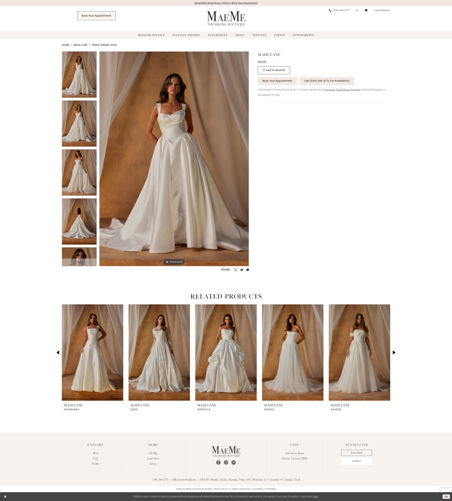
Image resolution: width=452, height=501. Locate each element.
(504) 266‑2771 (160, 480)
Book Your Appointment (277, 80)
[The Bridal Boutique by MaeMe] (226, 451)
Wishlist (95, 464)
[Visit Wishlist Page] (366, 10)
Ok (446, 496)
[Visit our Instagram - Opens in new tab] (226, 462)
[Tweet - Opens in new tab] (235, 269)
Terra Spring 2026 (104, 45)
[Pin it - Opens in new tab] (241, 269)
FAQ (95, 459)
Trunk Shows (153, 459)
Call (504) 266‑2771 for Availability (326, 80)
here (315, 496)
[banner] (226, 18)
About (96, 453)
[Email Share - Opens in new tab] (247, 270)
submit (356, 461)
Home (66, 45)
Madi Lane (80, 45)
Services (153, 464)
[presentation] (92, 352)
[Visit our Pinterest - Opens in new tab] (233, 462)
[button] (382, 10)
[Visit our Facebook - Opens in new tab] (218, 462)
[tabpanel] (79, 75)
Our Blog (153, 453)
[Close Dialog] (5, 496)
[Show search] (357, 10)
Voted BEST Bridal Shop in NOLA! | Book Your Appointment (226, 3)
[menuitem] (96, 16)
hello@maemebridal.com (184, 480)
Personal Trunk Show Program (342, 89)
